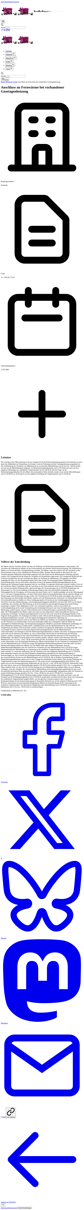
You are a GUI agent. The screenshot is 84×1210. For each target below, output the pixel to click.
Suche (3, 27)
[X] (4, 30)
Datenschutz (12, 1208)
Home (3, 82)
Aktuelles (8, 51)
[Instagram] (6, 30)
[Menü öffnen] (3, 21)
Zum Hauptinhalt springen (10, 2)
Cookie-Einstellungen (24, 1208)
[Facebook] (2, 30)
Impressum (4, 1208)
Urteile (15, 82)
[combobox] (3, 1205)
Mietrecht (9, 82)
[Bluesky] (9, 30)
